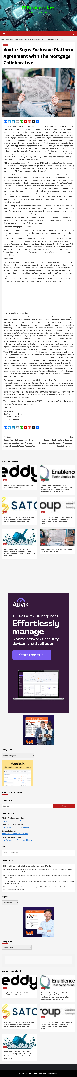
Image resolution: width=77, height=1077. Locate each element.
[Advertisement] (38, 20)
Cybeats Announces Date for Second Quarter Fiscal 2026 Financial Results (57, 550)
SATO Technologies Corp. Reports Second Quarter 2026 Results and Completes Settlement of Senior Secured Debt (18, 519)
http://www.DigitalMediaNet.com (15, 827)
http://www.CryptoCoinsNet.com (15, 834)
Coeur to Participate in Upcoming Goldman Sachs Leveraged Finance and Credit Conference (56, 441)
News (5, 45)
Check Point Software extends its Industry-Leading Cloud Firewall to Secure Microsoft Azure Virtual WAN (19, 441)
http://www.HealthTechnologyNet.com (17, 840)
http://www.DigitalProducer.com (15, 821)
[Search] (73, 34)
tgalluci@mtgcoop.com (12, 255)
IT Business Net (38, 8)
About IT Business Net (11, 853)
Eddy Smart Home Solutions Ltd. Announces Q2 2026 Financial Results (19, 486)
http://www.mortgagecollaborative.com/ (41, 252)
